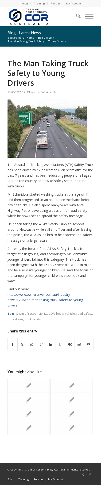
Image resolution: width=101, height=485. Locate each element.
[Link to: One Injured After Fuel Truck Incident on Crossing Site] (29, 428)
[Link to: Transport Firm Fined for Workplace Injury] (71, 428)
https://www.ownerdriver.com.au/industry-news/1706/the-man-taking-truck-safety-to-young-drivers (46, 299)
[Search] (76, 16)
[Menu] (87, 16)
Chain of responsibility (31, 314)
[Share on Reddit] (79, 344)
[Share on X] (22, 344)
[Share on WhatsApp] (31, 344)
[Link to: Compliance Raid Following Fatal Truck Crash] (29, 400)
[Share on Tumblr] (60, 344)
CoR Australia (48, 92)
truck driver (15, 319)
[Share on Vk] (69, 344)
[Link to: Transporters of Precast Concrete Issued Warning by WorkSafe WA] (71, 400)
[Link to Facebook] (89, 474)
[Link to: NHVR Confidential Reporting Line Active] (29, 414)
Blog (25, 3)
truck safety (33, 319)
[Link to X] (82, 474)
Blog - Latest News (24, 32)
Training (39, 3)
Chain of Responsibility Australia (45, 469)
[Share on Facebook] (12, 344)
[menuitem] (25, 3)
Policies (56, 3)
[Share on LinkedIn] (50, 344)
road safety (84, 314)
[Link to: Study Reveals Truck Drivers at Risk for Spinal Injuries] (71, 386)
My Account (73, 3)
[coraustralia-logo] (42, 16)
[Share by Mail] (88, 344)
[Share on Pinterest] (41, 344)
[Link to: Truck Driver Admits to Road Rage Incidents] (29, 386)
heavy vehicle (65, 314)
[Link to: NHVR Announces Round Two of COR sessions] (71, 414)
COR (52, 314)
